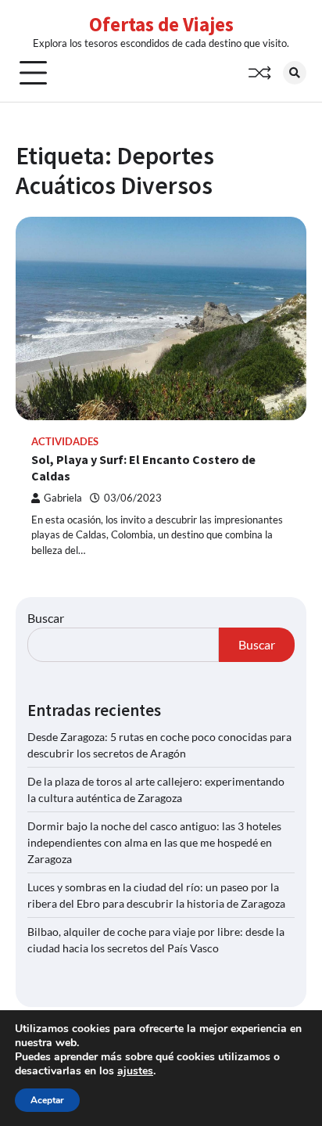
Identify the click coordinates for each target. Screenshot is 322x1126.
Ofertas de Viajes (161, 24)
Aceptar (47, 1100)
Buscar (45, 617)
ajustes (135, 1071)
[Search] (294, 73)
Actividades (64, 442)
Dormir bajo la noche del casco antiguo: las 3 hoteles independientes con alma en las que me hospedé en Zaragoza (154, 842)
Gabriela (63, 498)
